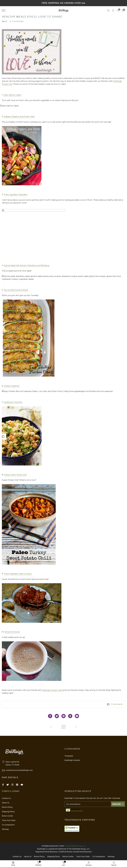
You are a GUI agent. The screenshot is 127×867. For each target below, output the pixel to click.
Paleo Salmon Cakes (12, 95)
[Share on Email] (77, 716)
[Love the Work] (51, 727)
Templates (68, 756)
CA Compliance (8, 825)
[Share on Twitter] (57, 716)
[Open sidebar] (3, 437)
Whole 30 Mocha (12, 632)
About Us (5, 803)
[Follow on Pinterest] (17, 784)
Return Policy (7, 807)
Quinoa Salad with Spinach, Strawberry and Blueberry (26, 265)
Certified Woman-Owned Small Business (75, 852)
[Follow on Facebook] (3, 784)
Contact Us (6, 798)
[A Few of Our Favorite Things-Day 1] (76, 727)
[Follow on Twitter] (8, 784)
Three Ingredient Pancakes (15, 194)
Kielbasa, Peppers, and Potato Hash (19, 116)
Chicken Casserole (11, 386)
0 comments (17, 21)
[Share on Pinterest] (63, 716)
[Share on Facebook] (50, 716)
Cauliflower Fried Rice (13, 402)
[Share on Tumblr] (70, 716)
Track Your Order (9, 820)
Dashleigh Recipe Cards (52, 690)
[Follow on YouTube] (22, 784)
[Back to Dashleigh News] (63, 727)
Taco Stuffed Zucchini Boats (16, 290)
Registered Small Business (46, 852)
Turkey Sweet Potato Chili (15, 475)
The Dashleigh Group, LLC (74, 846)
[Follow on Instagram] (12, 784)
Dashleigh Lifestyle (72, 760)
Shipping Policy (8, 812)
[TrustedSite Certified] (74, 810)
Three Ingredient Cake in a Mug (17, 574)
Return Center (7, 816)
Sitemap (5, 829)
